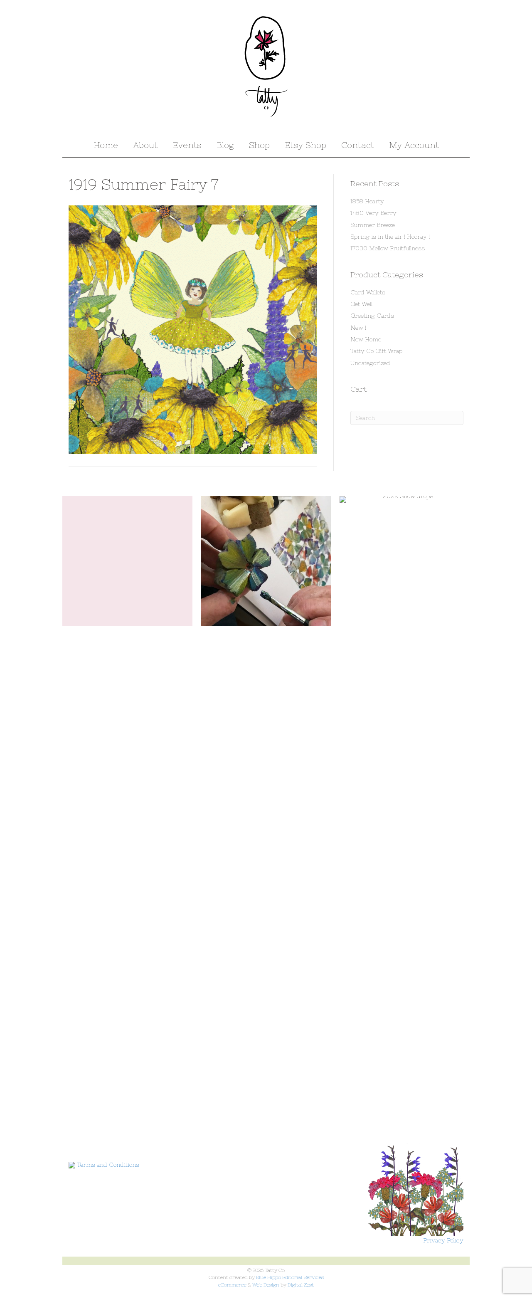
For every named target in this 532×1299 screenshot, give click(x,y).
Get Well (361, 304)
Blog (225, 145)
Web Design (265, 1285)
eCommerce (232, 1285)
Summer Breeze (372, 225)
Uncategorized (370, 363)
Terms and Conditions (108, 1164)
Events (187, 145)
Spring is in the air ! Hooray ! (390, 236)
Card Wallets (367, 292)
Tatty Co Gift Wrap (376, 351)
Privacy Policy (443, 1240)
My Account (414, 145)
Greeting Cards (372, 315)
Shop (259, 145)
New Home (365, 339)
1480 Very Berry (373, 213)
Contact (357, 145)
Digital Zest (301, 1285)
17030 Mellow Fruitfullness (387, 248)
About (145, 145)
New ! (358, 327)
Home (106, 145)
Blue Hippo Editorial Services (290, 1277)
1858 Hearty (367, 201)
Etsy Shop (305, 145)
